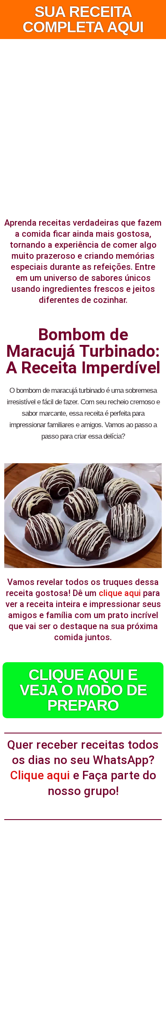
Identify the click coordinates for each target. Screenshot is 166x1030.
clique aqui (120, 593)
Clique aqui (40, 775)
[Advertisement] (83, 126)
